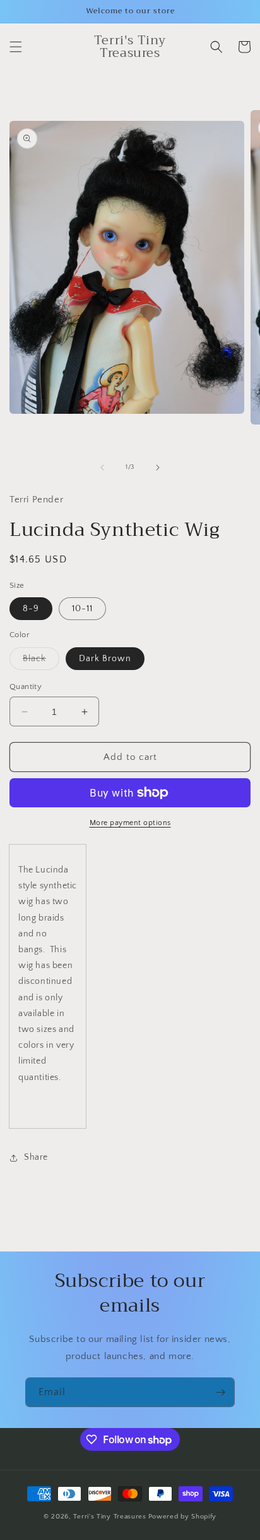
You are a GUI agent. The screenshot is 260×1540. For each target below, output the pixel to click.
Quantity (25, 686)
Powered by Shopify (182, 1516)
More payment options (130, 823)
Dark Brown (105, 659)
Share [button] (36, 1157)
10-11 (82, 609)
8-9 (31, 609)
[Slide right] (158, 467)
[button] (16, 47)
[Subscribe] (220, 1392)
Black (41, 661)
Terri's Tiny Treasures (109, 1516)
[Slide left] (102, 467)
